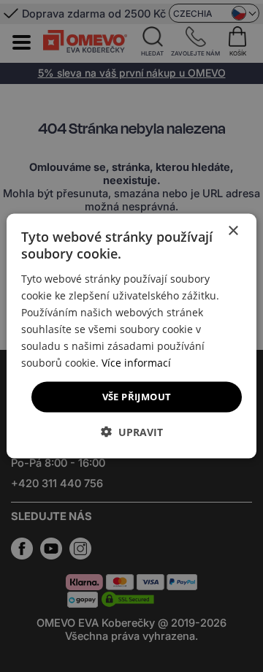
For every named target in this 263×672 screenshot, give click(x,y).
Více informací (136, 363)
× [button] (232, 231)
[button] (132, 431)
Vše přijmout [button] (137, 396)
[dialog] (131, 336)
